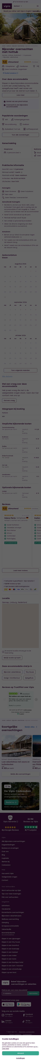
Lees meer (5, 1048)
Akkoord (20, 1053)
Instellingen (20, 1058)
